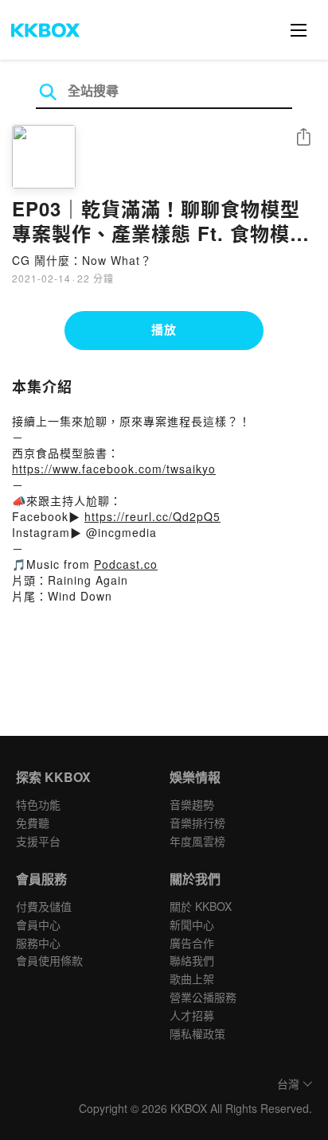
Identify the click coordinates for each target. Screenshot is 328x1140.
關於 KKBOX (201, 906)
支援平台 (38, 841)
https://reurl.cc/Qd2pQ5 (152, 516)
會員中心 (38, 924)
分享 (303, 138)
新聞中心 (192, 924)
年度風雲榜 (197, 841)
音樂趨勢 (192, 804)
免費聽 (32, 823)
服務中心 (38, 943)
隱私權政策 (197, 1033)
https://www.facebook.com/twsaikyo (114, 469)
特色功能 (38, 804)
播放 (164, 329)
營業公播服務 (203, 997)
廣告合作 (192, 943)
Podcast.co (126, 564)
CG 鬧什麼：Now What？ (82, 260)
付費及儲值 (44, 906)
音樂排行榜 (197, 823)
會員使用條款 (49, 960)
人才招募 (192, 1015)
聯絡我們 (192, 960)
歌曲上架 (192, 978)
